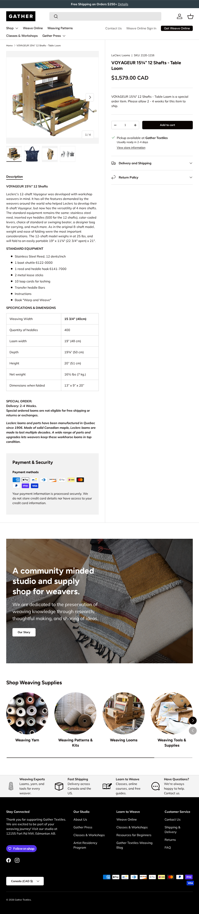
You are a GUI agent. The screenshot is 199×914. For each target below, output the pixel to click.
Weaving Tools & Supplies (172, 743)
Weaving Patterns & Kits (75, 743)
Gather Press (51, 36)
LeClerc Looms (120, 55)
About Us (80, 819)
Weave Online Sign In (141, 28)
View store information (131, 147)
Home (9, 45)
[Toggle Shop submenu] (16, 28)
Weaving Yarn (27, 740)
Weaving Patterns (60, 28)
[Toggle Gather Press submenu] (64, 35)
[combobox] (105, 16)
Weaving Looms (123, 740)
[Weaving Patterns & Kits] (75, 713)
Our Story (24, 632)
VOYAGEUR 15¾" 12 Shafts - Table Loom (39, 45)
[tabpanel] (52, 314)
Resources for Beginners (133, 835)
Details (123, 4)
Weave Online (33, 28)
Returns (170, 840)
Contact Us (113, 28)
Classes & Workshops (22, 36)
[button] (190, 16)
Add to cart (167, 125)
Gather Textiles (23, 899)
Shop (10, 28)
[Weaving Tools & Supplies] (172, 713)
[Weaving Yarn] (27, 713)
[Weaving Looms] (124, 713)
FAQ (168, 847)
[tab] (14, 176)
